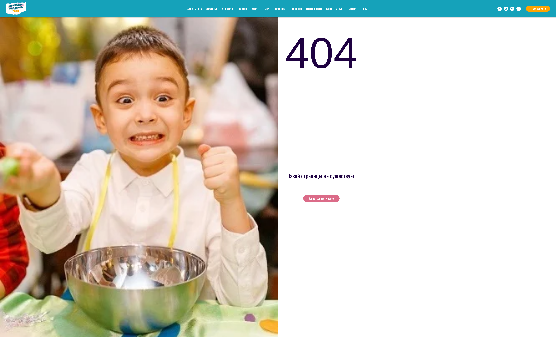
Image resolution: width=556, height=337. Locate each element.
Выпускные (211, 8)
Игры (365, 8)
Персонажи (296, 8)
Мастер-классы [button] (314, 8)
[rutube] (518, 9)
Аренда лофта (194, 8)
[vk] (512, 9)
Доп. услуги (228, 8)
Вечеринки (280, 8)
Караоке (243, 8)
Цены (329, 8)
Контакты (353, 8)
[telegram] (499, 9)
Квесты (256, 8)
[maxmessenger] (506, 9)
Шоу (267, 8)
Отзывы (340, 8)
